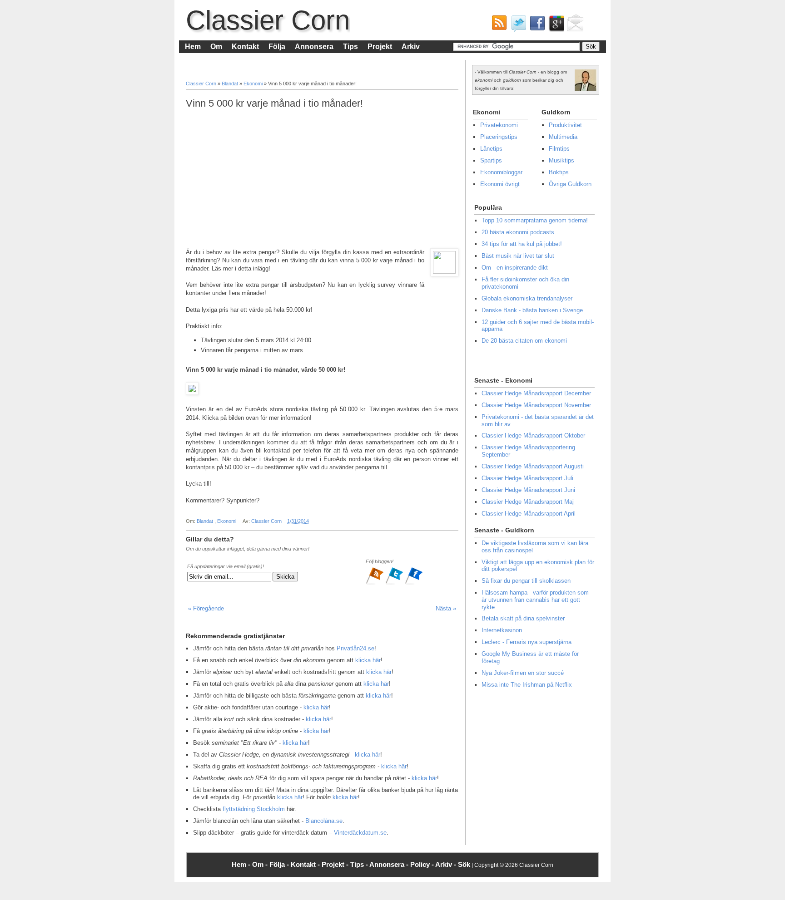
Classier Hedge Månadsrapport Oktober (533, 435)
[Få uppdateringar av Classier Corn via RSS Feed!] (497, 25)
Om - (260, 864)
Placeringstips (498, 136)
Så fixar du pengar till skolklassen (526, 580)
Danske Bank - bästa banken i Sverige (532, 310)
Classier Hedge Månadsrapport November (536, 405)
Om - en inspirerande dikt (515, 267)
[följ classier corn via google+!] (554, 25)
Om (216, 46)
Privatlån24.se (355, 648)
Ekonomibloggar (501, 172)
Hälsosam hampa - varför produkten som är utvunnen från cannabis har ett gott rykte (535, 599)
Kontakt (245, 46)
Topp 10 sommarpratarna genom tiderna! (535, 220)
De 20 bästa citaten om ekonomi (524, 340)
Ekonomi (253, 83)
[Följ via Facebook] (414, 583)
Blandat (230, 83)
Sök (464, 864)
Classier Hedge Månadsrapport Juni (528, 490)
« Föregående (206, 608)
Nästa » (446, 608)
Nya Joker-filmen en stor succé (523, 672)
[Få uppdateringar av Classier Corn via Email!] (573, 25)
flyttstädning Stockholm (254, 809)
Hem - (242, 864)
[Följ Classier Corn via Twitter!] (516, 25)
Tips (350, 46)
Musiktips (561, 160)
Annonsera (314, 46)
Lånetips (491, 148)
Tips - (359, 864)
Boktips (559, 172)
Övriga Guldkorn (570, 184)
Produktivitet (565, 125)
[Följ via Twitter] (395, 583)
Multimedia (563, 136)
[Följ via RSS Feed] (375, 583)
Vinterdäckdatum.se (360, 832)
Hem (193, 46)
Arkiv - (446, 864)
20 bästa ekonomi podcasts (518, 232)
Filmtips (559, 148)
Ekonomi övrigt (500, 184)
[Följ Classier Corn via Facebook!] (535, 25)
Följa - (280, 864)
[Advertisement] (322, 178)
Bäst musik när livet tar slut (518, 255)
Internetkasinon (502, 630)
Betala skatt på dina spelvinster (523, 618)
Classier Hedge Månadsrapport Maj (528, 501)
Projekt (380, 46)
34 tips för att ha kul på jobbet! (522, 244)
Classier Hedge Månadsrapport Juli (527, 478)
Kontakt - (306, 864)
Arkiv (411, 46)
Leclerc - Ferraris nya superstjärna (526, 642)
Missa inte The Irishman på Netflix (527, 684)
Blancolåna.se (324, 820)
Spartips (491, 160)
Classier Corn (268, 20)
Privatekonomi (499, 125)
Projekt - (336, 864)
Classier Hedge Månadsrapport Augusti (533, 466)
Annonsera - (389, 864)
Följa (276, 46)
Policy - (422, 864)
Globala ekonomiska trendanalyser (527, 298)
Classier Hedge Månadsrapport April (529, 513)
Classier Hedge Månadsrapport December (536, 393)
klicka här (368, 660)
